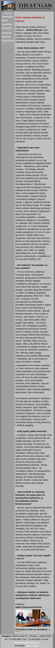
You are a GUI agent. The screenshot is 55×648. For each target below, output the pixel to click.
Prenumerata (8, 40)
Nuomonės (7, 33)
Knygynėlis (7, 28)
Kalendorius (7, 16)
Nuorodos (6, 36)
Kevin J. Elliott (32, 645)
